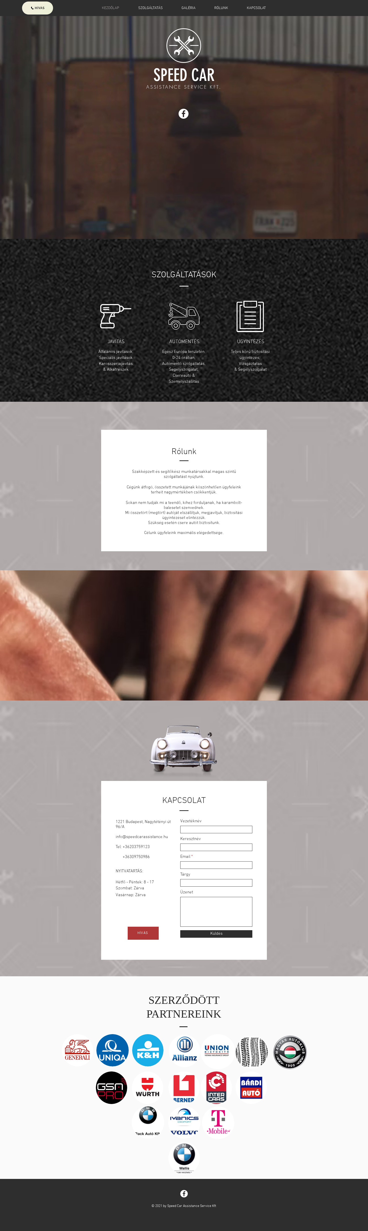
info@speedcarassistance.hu (142, 837)
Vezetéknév (191, 821)
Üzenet (186, 892)
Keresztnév (190, 839)
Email (185, 857)
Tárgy (185, 875)
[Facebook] (183, 114)
